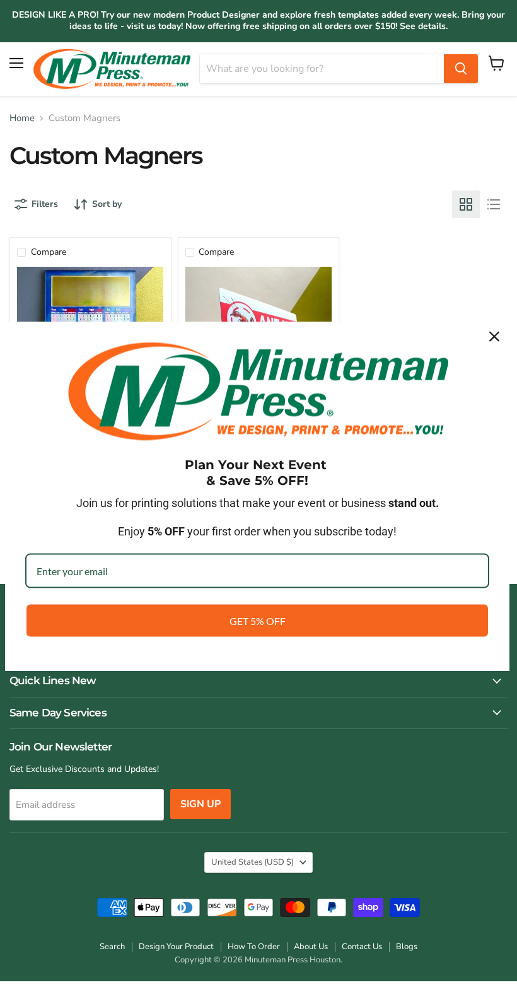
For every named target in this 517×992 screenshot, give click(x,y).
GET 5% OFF (257, 621)
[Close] (494, 336)
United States (252, 862)
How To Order (254, 946)
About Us (311, 946)
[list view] (494, 204)
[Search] (461, 68)
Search (112, 946)
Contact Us (362, 946)
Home (22, 118)
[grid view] (466, 204)
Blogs (406, 946)
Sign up (200, 804)
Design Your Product (176, 946)
